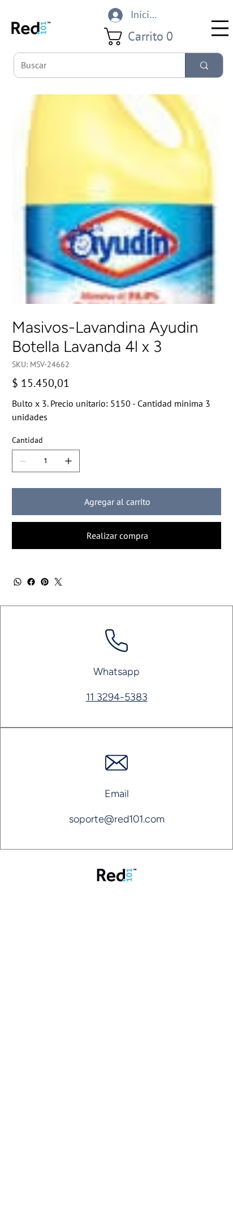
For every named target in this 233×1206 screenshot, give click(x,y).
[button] (143, 36)
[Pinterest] (44, 581)
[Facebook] (31, 581)
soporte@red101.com (117, 819)
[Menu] (220, 28)
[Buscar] (204, 65)
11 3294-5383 (117, 697)
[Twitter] (58, 581)
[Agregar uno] (68, 461)
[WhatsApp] (17, 581)
